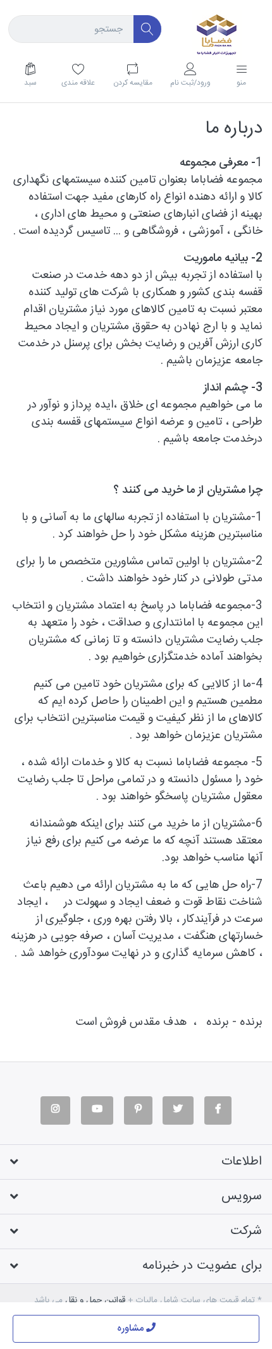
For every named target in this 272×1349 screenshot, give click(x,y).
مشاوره (131, 1328)
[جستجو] (147, 29)
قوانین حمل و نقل (95, 1300)
